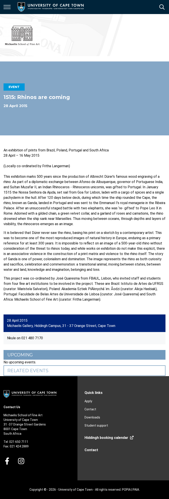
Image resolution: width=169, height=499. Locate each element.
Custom (21, 461)
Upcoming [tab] (20, 354)
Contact (90, 409)
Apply (88, 401)
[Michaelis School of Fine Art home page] (22, 35)
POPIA (126, 489)
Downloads (92, 417)
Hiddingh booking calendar (106, 438)
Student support (96, 425)
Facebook (7, 461)
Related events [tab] (27, 370)
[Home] (30, 393)
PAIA (136, 489)
